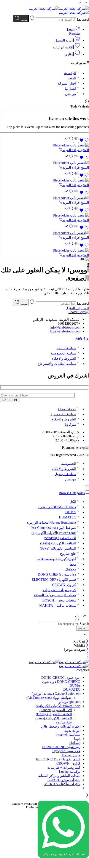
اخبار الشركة (67, 83)
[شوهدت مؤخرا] (77, 619)
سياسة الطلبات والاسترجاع (57, 364)
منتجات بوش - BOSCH (63, 780)
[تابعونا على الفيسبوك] (84, 339)
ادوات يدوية (72, 730)
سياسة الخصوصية (63, 353)
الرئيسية (70, 73)
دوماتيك (70, 569)
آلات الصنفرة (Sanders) (60, 538)
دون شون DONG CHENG (57, 574)
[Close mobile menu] (87, 658)
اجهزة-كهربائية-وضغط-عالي (56, 559)
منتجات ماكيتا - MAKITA (62, 784)
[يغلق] (87, 649)
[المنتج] (44, 145)
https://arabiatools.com (65, 331)
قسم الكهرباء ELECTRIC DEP (54, 579)
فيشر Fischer (71, 755)
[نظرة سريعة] (76, 141)
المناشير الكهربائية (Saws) (58, 548)
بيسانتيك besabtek (68, 734)
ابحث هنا (82, 19)
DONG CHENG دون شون (57, 507)
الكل (73, 502)
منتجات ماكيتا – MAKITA (57, 605)
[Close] (87, 641)
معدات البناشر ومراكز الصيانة (55, 595)
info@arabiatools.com (65, 327)
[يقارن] (69, 141)
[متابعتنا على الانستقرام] (77, 339)
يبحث (23, 19)
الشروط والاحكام (63, 358)
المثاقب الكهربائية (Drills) (58, 543)
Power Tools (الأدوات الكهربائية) (54, 533)
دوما (73, 564)
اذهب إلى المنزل (77, 308)
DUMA (70, 512)
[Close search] (85, 637)
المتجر (71, 78)
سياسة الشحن (66, 348)
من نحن (70, 94)
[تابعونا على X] (87, 339)
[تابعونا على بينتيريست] (81, 339)
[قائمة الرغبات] (83, 141)
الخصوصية (68, 463)
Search (84, 623)
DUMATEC (67, 517)
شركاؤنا (70, 424)
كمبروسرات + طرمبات (59, 590)
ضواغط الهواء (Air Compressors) (53, 527)
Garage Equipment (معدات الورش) (51, 522)
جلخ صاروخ (68, 553)
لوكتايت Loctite (69, 771)
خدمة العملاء (67, 409)
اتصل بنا (70, 88)
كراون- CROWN (64, 585)
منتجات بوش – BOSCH (59, 600)
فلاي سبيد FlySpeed (66, 751)
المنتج (84, 150)
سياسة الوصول (65, 474)
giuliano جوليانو (69, 702)
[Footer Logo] (78, 312)
